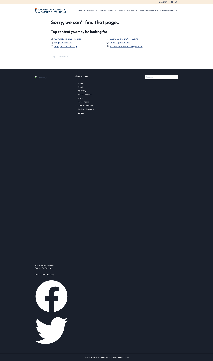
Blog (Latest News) (63, 42)
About (80, 87)
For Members (83, 102)
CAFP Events (131, 39)
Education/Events (85, 94)
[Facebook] (172, 2)
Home (80, 83)
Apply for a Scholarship (65, 46)
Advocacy (82, 91)
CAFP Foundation (85, 105)
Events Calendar (117, 39)
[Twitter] (176, 2)
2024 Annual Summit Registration (126, 46)
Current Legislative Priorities (67, 39)
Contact (81, 113)
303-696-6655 (47, 275)
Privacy (120, 357)
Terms (126, 357)
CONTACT (163, 2)
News (80, 98)
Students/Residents (86, 109)
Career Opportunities (120, 42)
